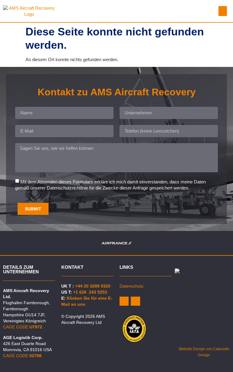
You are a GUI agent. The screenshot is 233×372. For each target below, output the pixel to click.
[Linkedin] (124, 301)
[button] (222, 11)
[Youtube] (135, 301)
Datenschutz (132, 286)
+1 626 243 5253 (90, 292)
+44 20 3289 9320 (92, 286)
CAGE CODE (22, 326)
